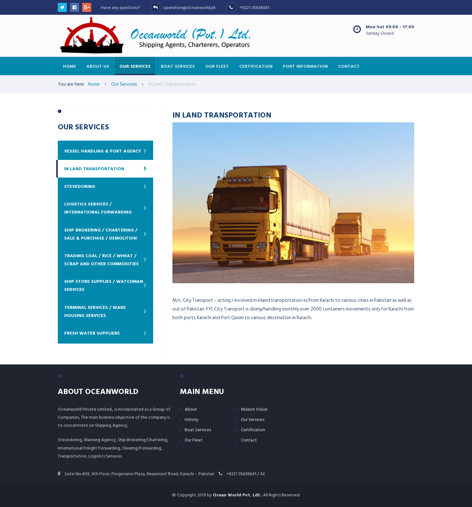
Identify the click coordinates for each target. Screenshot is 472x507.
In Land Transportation (94, 168)
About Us (97, 66)
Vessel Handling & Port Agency (102, 151)
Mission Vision (254, 409)
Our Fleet (217, 66)
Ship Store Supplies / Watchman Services (103, 285)
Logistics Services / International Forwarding (98, 208)
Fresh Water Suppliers (92, 333)
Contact (349, 66)
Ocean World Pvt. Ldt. (237, 495)
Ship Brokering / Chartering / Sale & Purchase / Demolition (100, 234)
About (191, 409)
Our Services (135, 66)
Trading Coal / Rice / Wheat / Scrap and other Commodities (101, 259)
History (191, 419)
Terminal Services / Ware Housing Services (95, 311)
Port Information (305, 66)
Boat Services (178, 66)
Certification (256, 66)
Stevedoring (79, 186)
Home (69, 66)
